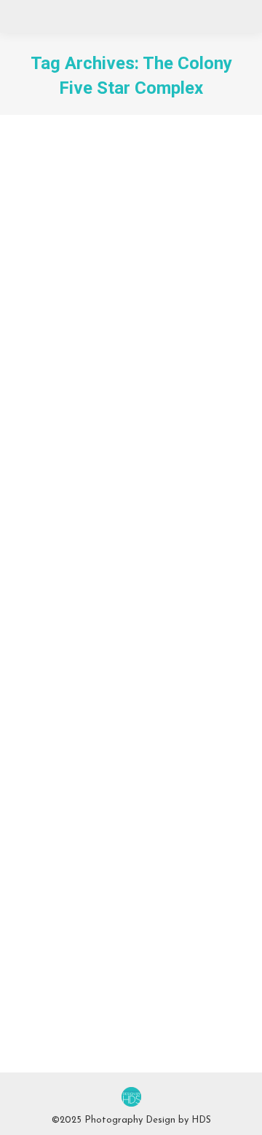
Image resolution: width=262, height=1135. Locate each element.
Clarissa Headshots (98, 812)
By (143, 363)
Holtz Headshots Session (118, 342)
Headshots (57, 363)
